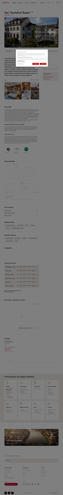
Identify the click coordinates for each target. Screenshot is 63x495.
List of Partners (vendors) (21, 61)
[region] (32, 58)
